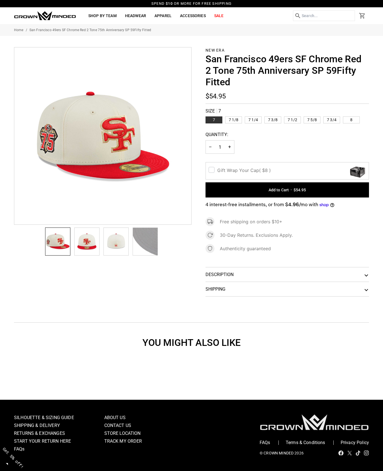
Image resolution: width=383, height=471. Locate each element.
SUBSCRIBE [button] (251, 134)
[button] (298, 40)
